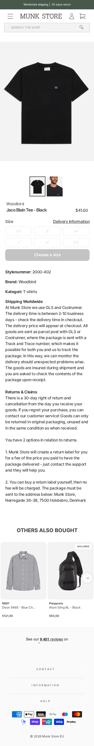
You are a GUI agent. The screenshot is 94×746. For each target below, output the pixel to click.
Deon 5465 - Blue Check (19, 607)
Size (47, 221)
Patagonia (56, 603)
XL (47, 242)
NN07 (5, 603)
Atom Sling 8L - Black (65, 607)
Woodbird (15, 203)
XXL (76, 242)
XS (18, 231)
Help (45, 701)
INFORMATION (46, 685)
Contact (45, 669)
